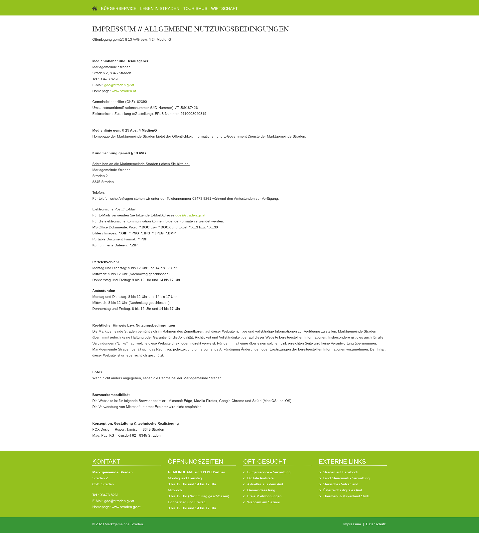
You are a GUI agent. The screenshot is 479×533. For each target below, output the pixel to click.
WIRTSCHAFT (224, 8)
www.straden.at (124, 91)
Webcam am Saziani (263, 502)
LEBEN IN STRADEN (159, 8)
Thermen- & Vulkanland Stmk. (346, 496)
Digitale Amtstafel (260, 478)
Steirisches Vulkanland (340, 484)
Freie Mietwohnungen (264, 496)
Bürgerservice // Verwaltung (269, 472)
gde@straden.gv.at (119, 85)
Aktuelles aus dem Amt (265, 484)
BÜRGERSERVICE (118, 8)
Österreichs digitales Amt (342, 490)
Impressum (352, 524)
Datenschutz (376, 524)
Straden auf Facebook (340, 472)
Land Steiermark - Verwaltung (346, 478)
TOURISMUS (195, 8)
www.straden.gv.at (126, 507)
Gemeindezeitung (261, 490)
